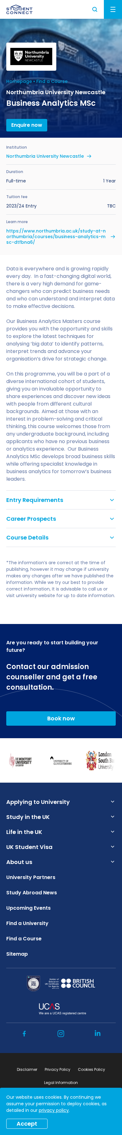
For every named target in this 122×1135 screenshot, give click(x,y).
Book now (61, 718)
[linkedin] (98, 1034)
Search (95, 9)
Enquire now (26, 125)
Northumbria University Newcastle (45, 156)
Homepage (19, 81)
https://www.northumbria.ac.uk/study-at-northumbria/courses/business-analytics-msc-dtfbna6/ (56, 236)
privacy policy (54, 1110)
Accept (27, 1123)
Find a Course (52, 81)
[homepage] (19, 9)
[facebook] (24, 1034)
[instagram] (61, 1034)
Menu (113, 9)
